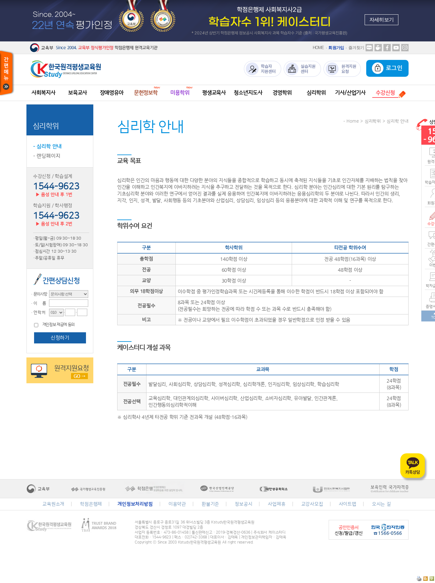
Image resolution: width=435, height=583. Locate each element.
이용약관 (177, 504)
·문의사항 (38, 294)
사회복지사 (43, 93)
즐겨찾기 (356, 47)
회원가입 (336, 47)
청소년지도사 (248, 93)
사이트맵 (347, 504)
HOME (318, 47)
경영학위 (282, 93)
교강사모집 (312, 504)
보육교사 (77, 93)
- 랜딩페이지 (47, 156)
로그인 (393, 68)
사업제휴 (276, 504)
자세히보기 (381, 19)
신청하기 (60, 338)
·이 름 (38, 303)
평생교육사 (214, 93)
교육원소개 (53, 504)
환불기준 (210, 504)
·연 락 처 (37, 312)
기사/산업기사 (350, 93)
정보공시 (243, 504)
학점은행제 (91, 504)
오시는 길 (381, 504)
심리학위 (316, 93)
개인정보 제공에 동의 (58, 325)
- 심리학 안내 (47, 146)
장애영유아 (112, 93)
